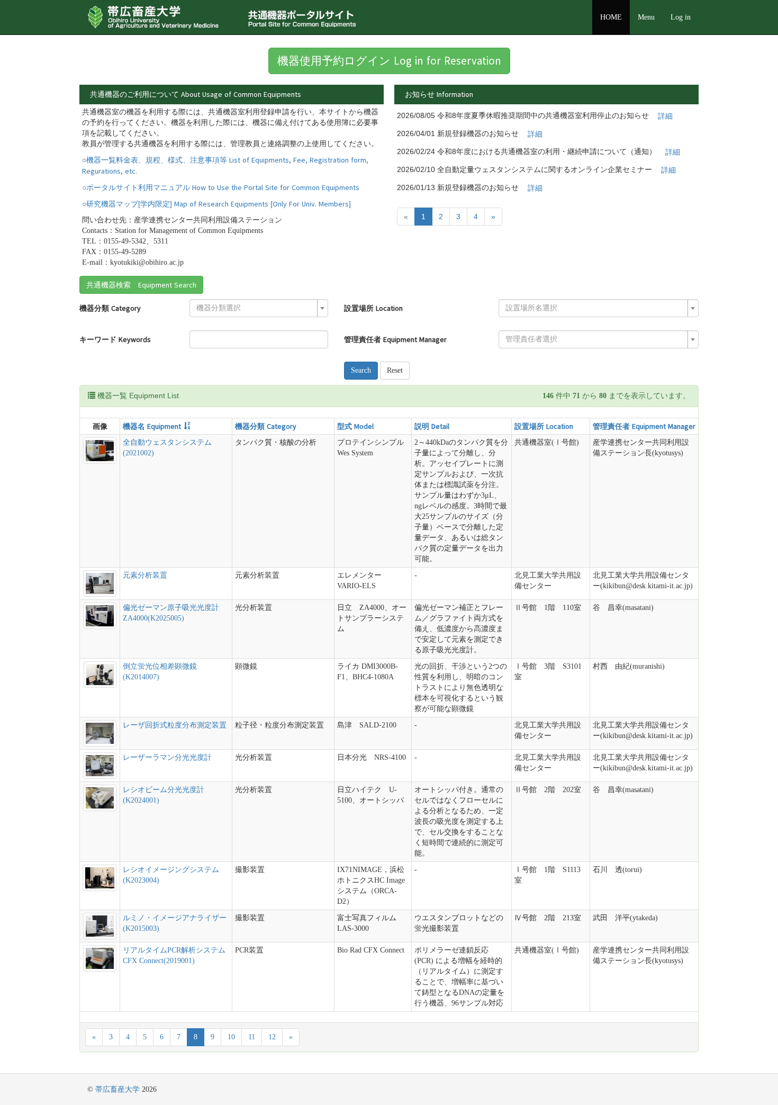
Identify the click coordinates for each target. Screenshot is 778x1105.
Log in (681, 17)
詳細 (665, 116)
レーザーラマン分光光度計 (167, 757)
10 (231, 1037)
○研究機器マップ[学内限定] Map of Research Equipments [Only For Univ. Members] (216, 204)
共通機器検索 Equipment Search (141, 285)
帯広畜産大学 (117, 1089)
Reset (395, 370)
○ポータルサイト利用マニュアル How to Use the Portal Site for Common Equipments (220, 187)
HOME (611, 17)
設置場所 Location (373, 308)
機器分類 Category (110, 308)
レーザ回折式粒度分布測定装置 (175, 725)
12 (272, 1037)
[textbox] (255, 308)
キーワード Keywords (115, 339)
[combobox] (258, 308)
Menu (646, 17)
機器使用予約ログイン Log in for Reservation (389, 61)
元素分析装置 (145, 575)
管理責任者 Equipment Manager (395, 339)
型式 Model (355, 426)
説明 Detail (431, 426)
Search (361, 370)
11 (251, 1037)
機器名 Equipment (152, 426)
